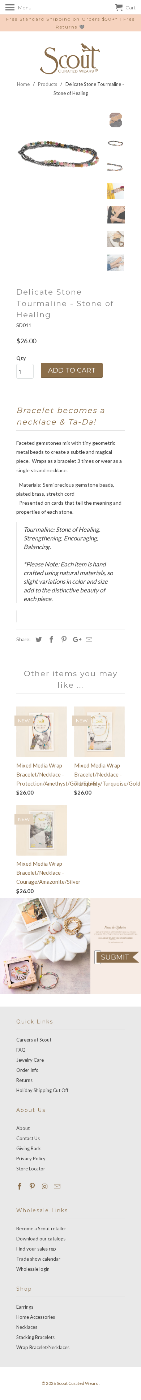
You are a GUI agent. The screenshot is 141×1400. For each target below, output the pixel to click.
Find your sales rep (36, 1249)
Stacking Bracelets (35, 1337)
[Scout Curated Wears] (70, 58)
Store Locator (30, 1168)
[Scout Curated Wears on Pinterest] (33, 1186)
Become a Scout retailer (41, 1228)
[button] (118, 957)
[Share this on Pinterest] (63, 639)
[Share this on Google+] (75, 639)
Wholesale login (33, 1269)
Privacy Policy (31, 1158)
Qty (21, 358)
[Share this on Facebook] (50, 639)
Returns (24, 1080)
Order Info (27, 1070)
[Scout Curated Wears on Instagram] (46, 1186)
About (23, 1128)
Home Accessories (35, 1317)
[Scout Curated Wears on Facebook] (20, 1186)
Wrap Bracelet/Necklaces (42, 1347)
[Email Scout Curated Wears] (58, 1186)
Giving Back (28, 1148)
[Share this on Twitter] (37, 639)
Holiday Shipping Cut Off (42, 1090)
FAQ (21, 1050)
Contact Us (28, 1138)
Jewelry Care (30, 1060)
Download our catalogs (40, 1239)
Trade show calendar (38, 1259)
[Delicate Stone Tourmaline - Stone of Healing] (59, 155)
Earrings (24, 1307)
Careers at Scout (33, 1040)
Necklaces (26, 1327)
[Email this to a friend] (88, 639)
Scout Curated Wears (78, 1383)
